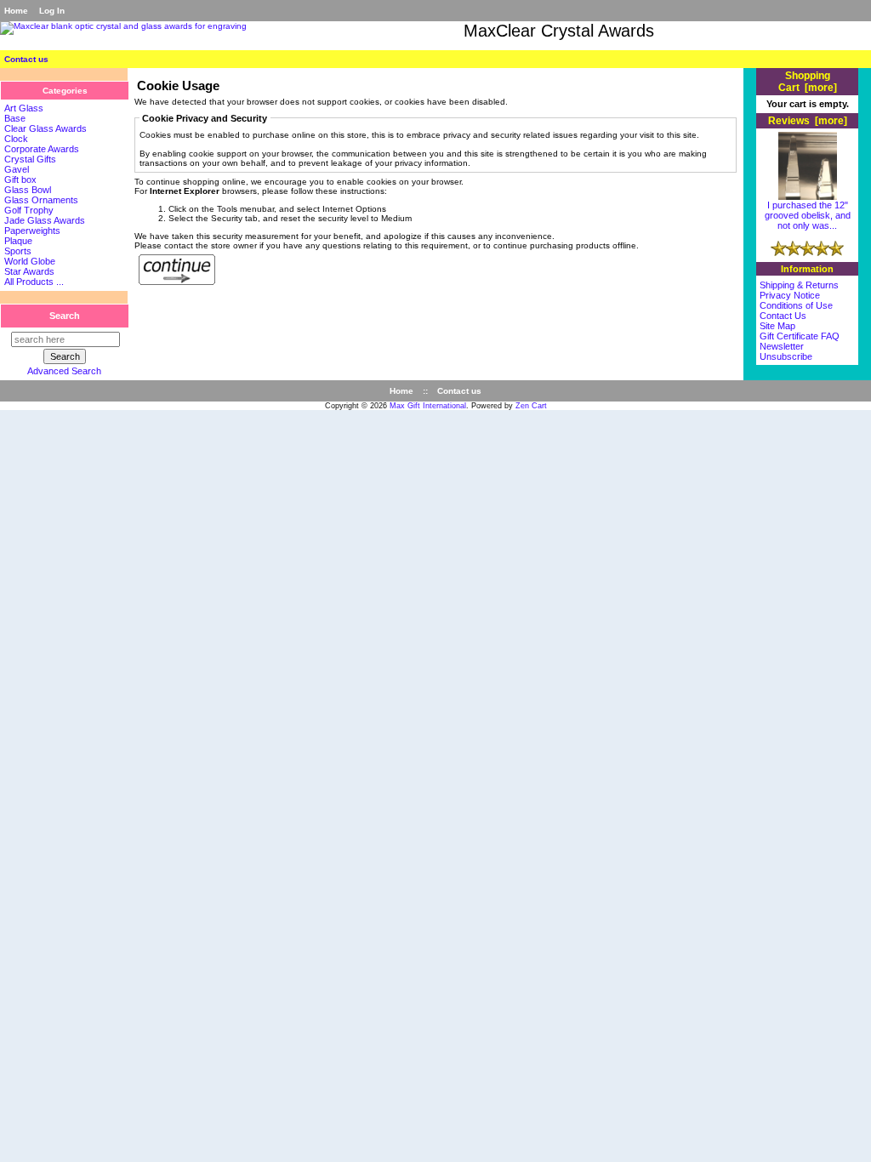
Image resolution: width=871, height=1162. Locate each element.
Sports (17, 251)
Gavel (16, 169)
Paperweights (32, 230)
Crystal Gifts (30, 159)
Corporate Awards (41, 149)
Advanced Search (64, 371)
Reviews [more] (807, 121)
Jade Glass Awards (44, 220)
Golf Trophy (29, 210)
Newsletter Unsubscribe (786, 351)
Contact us (26, 59)
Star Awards (29, 271)
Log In (52, 10)
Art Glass (23, 108)
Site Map (777, 326)
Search (64, 315)
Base (15, 118)
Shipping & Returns (799, 285)
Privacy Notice (790, 295)
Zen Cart (531, 406)
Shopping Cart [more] (807, 82)
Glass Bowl (27, 190)
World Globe (29, 261)
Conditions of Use (796, 305)
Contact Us (783, 315)
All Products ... (34, 281)
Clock (16, 139)
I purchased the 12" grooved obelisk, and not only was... (808, 215)
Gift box (20, 179)
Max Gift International (428, 406)
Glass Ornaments (41, 200)
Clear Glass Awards (45, 128)
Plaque (18, 241)
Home (16, 10)
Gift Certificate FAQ (800, 336)
